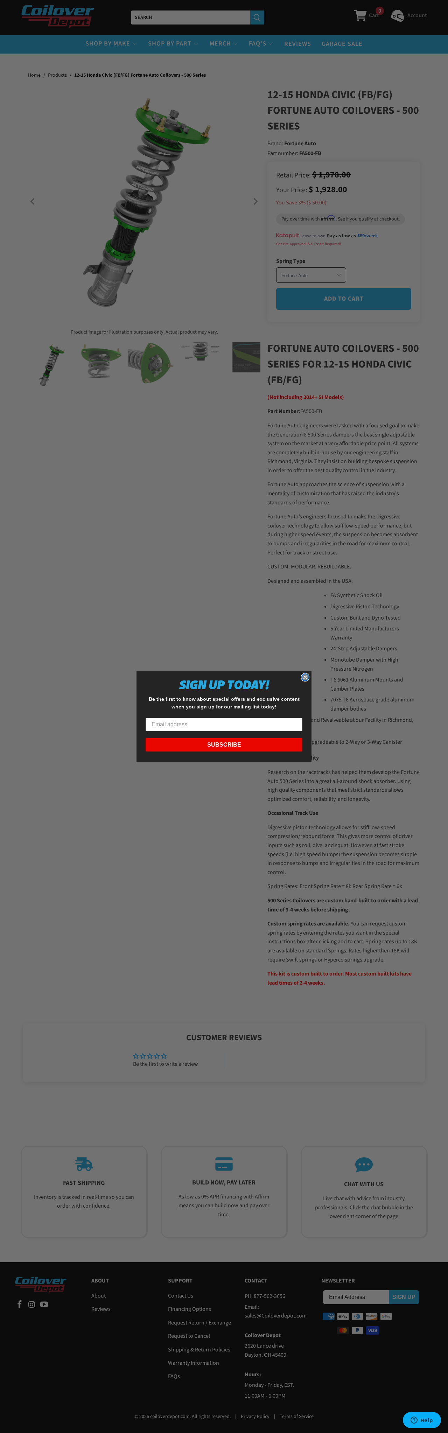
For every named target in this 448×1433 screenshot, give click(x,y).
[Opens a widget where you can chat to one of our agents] (421, 1420)
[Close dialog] (305, 677)
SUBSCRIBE (224, 745)
